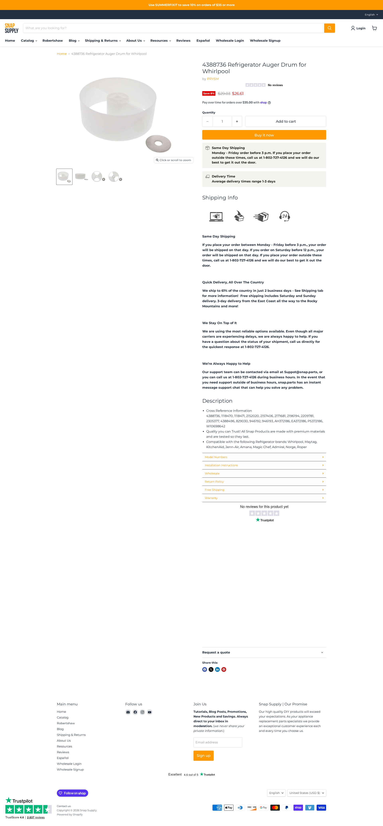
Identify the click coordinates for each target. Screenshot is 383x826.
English (370, 14)
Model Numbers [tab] (216, 457)
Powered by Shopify (70, 814)
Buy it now (264, 135)
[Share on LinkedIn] (217, 669)
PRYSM (213, 79)
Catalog (28, 40)
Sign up (203, 755)
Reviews (183, 40)
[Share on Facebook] (204, 669)
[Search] (329, 28)
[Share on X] (211, 669)
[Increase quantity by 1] (237, 121)
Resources (159, 40)
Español (203, 40)
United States (304, 793)
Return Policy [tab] (214, 481)
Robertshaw (52, 40)
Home (10, 40)
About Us (134, 40)
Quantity (208, 112)
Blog (73, 40)
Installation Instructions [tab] (221, 465)
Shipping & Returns (102, 40)
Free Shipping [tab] (214, 490)
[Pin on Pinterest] (223, 669)
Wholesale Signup (265, 40)
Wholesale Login (230, 40)
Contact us (64, 806)
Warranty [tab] (211, 498)
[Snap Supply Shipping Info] (250, 228)
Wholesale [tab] (212, 473)
